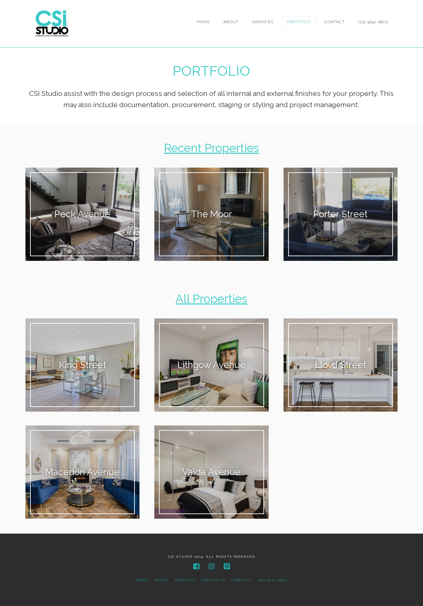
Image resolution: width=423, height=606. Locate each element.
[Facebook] (196, 566)
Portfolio (213, 580)
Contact (241, 580)
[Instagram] (211, 566)
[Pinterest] (227, 566)
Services (185, 580)
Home (141, 580)
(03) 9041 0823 (272, 580)
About (161, 580)
